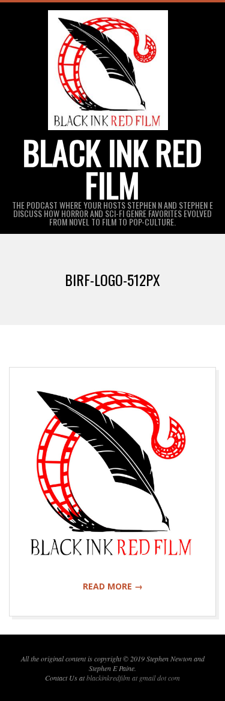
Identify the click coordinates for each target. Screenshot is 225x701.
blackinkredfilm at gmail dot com (133, 677)
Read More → (113, 586)
